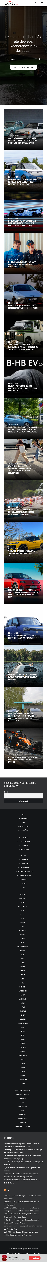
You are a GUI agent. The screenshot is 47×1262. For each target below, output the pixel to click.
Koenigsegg (22, 987)
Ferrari (22, 951)
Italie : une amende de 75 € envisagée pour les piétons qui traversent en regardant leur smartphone (22, 469)
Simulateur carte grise (22, 1090)
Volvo (23, 1083)
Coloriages (22, 1098)
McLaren (23, 1019)
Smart (23, 1067)
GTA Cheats (24, 859)
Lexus (23, 1003)
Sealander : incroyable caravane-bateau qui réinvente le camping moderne (23, 677)
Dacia (23, 943)
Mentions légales (23, 830)
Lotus (23, 1007)
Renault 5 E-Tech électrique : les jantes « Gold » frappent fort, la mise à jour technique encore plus (23, 593)
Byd (23, 927)
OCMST (24, 883)
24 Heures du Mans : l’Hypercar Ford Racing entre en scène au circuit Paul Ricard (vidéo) (22, 223)
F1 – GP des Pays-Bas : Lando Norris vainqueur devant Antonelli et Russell (23, 759)
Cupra (23, 939)
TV (7, 1190)
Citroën (22, 935)
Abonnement (23, 818)
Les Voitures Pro (24, 841)
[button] (42, 3)
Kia (23, 983)
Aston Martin (22, 907)
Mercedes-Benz (23, 1023)
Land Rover (22, 999)
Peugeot (22, 1043)
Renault (22, 1051)
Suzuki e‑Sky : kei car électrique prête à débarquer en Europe (22, 637)
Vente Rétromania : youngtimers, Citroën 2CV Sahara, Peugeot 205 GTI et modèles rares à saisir (23, 140)
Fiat (22, 955)
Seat (22, 1059)
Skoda (23, 1063)
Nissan (23, 1031)
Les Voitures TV (24, 837)
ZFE (23, 1102)
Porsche (23, 1047)
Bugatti (22, 923)
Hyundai (22, 967)
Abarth (22, 895)
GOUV (22, 1110)
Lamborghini (23, 991)
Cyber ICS (24, 879)
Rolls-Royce (23, 1055)
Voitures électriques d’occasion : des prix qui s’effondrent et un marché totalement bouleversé (23, 429)
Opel (22, 1035)
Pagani (23, 1039)
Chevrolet (22, 931)
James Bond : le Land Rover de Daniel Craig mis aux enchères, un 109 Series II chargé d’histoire (23, 347)
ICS (24, 887)
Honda (23, 963)
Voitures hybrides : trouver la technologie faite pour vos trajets (21, 553)
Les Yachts (24, 845)
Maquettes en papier (23, 1094)
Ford (22, 959)
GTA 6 (24, 855)
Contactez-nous (23, 826)
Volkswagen (23, 1079)
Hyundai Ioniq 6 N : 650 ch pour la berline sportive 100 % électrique (23, 307)
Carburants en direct (23, 1126)
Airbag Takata (22, 1118)
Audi (22, 911)
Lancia (23, 995)
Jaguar (22, 975)
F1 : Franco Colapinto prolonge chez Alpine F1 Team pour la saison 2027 (22, 264)
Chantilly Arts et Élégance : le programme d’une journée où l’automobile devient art (22, 512)
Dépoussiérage (24, 867)
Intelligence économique (24, 871)
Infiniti (23, 971)
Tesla (23, 1071)
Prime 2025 (22, 1114)
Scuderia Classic (24, 849)
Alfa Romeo (22, 899)
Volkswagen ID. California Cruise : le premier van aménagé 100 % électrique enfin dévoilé (23, 181)
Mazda (23, 1015)
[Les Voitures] (11, 3)
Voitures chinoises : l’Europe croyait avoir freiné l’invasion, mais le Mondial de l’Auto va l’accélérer (21, 717)
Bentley (22, 915)
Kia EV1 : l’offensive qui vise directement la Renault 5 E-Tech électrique (22, 388)
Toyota (22, 1075)
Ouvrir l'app (34, 1258)
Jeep (22, 979)
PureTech (23, 1122)
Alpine (23, 903)
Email (6, 792)
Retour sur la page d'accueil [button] (23, 67)
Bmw (22, 919)
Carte (23, 814)
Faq (23, 822)
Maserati (23, 1011)
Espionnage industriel (24, 875)
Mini (22, 1027)
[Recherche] (35, 3)
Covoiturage (22, 1106)
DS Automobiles (22, 947)
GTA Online (24, 863)
